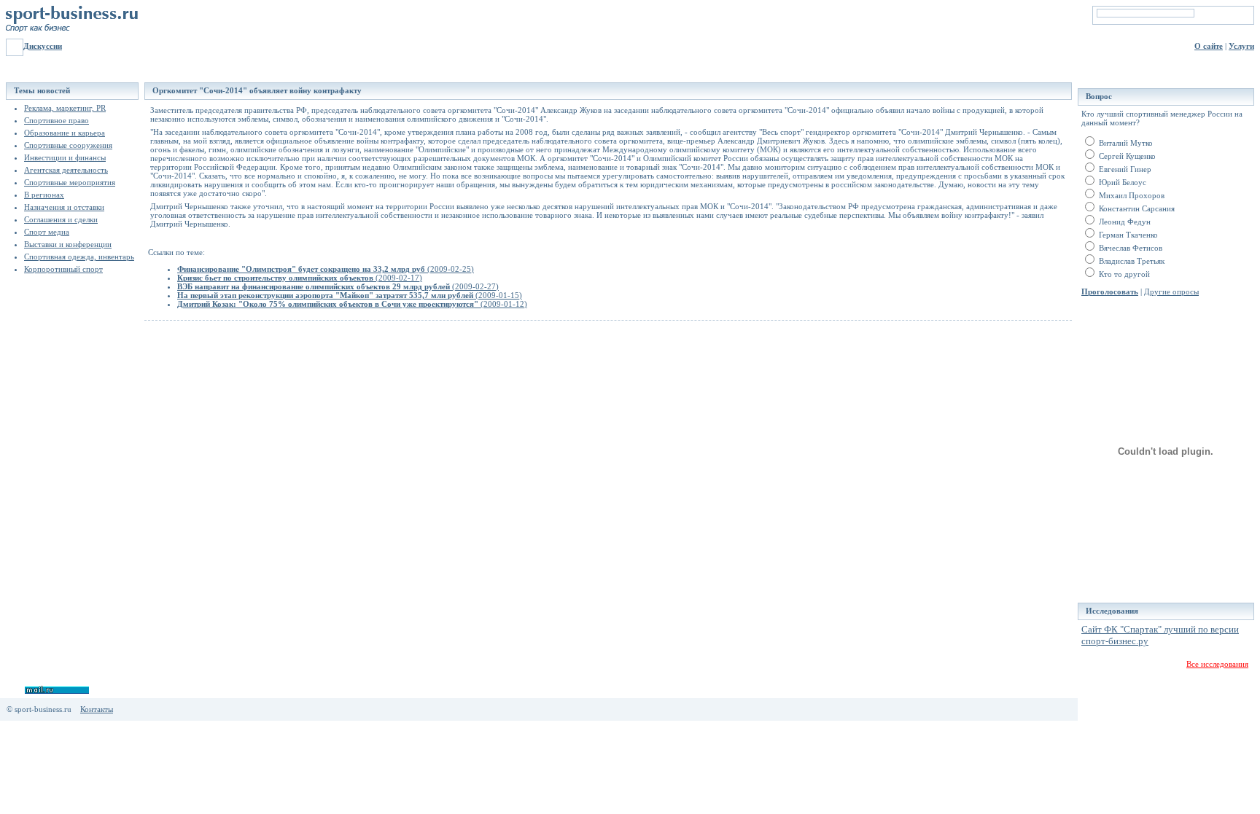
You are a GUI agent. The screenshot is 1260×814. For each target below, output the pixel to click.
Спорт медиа (46, 231)
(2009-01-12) (352, 304)
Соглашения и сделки (61, 219)
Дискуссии (42, 46)
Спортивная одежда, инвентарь (79, 256)
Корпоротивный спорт (63, 269)
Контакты (96, 709)
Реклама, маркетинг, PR (65, 107)
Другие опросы (1171, 291)
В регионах (44, 194)
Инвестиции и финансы (65, 157)
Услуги (1241, 46)
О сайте (1208, 46)
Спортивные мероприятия (69, 182)
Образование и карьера (64, 132)
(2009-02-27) (338, 286)
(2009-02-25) (325, 269)
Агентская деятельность (66, 169)
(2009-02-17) (299, 277)
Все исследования (1217, 664)
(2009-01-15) (349, 295)
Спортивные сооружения (68, 145)
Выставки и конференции (68, 244)
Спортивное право (56, 120)
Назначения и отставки (64, 207)
